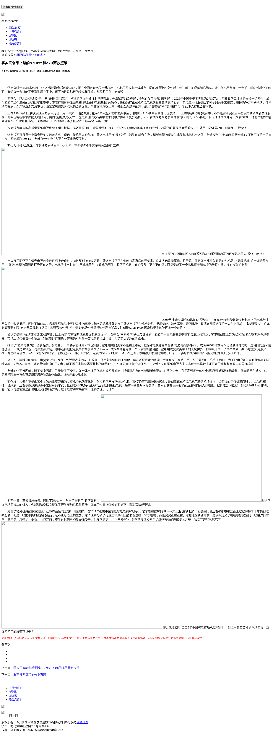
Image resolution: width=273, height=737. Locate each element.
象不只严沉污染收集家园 (29, 674)
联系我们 (15, 43)
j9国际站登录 (23, 54)
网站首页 (15, 27)
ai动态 (13, 39)
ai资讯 (13, 35)
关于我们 (15, 31)
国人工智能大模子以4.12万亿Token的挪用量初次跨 (46, 667)
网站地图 (82, 722)
